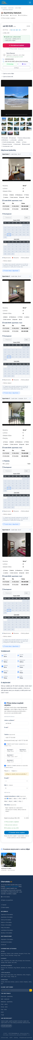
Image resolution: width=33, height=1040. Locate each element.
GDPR (11, 1037)
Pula (29, 953)
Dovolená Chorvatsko (6, 942)
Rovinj (6, 955)
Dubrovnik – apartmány (7, 996)
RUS (10, 801)
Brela (12, 974)
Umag (15, 955)
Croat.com (3, 944)
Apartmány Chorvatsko (6, 917)
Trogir (8, 976)
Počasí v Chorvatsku (6, 925)
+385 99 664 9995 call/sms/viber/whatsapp (16, 61)
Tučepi (12, 976)
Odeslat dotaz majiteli (17, 832)
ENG (10, 798)
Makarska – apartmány (6, 1001)
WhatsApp (10, 64)
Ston (2, 983)
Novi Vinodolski (26, 960)
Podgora (28, 974)
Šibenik (18, 967)
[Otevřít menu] (30, 2)
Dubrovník (10, 7)
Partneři (4, 904)
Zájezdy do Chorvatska (7, 914)
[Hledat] (30, 990)
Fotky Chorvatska (5, 927)
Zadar (2, 969)
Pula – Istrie (4, 1009)
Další (26, 217)
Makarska (19, 974)
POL (20, 801)
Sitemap (16, 1037)
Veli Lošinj (14, 962)
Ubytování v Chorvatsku (11, 886)
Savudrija (11, 955)
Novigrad (21, 953)
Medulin (16, 953)
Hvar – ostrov (4, 1004)
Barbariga (3, 953)
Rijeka (9, 962)
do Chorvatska (6, 896)
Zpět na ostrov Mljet (8, 73)
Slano (30, 981)
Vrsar (19, 955)
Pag (15, 967)
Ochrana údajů (4, 1037)
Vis (15, 976)
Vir (26, 967)
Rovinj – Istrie (4, 1006)
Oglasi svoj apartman (7, 900)
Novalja (20, 960)
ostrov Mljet (18, 7)
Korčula (12, 981)
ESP (24, 798)
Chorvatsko (4, 7)
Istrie (3, 951)
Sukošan (23, 967)
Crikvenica (6, 960)
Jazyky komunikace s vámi (15, 796)
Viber (24, 64)
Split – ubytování (5, 999)
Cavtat (2, 981)
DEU (15, 798)
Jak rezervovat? (7, 1025)
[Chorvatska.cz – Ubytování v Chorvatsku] (4, 2)
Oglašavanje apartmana (26, 1037)
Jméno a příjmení (9, 720)
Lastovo (17, 981)
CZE (5, 798)
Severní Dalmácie (6, 965)
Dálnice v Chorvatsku (6, 922)
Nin (6, 967)
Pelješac (26, 981)
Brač (9, 974)
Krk (11, 960)
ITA (20, 798)
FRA (5, 801)
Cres (2, 960)
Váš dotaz (10, 804)
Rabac (2, 955)
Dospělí (6, 778)
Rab (6, 962)
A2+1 (17, 30)
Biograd (3, 967)
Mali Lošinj (15, 960)
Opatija (2, 962)
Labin (12, 953)
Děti (8, 785)
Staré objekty (5, 907)
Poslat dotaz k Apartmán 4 (11, 646)
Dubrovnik (7, 981)
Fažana (8, 953)
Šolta (5, 976)
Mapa (17, 67)
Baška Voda (4, 974)
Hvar (15, 974)
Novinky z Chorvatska (6, 932)
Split (2, 976)
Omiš (24, 974)
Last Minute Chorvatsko (7, 930)
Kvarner (3, 958)
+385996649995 (9, 59)
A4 (11, 30)
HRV (15, 801)
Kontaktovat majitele (17, 45)
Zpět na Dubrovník (8, 76)
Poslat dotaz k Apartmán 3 (11, 524)
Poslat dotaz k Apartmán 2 (11, 392)
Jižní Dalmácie (5, 972)
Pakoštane (10, 967)
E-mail (6, 727)
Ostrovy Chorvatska (6, 919)
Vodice (29, 967)
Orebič (21, 981)
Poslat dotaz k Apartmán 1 (11, 270)
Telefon (9, 734)
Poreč (25, 953)
